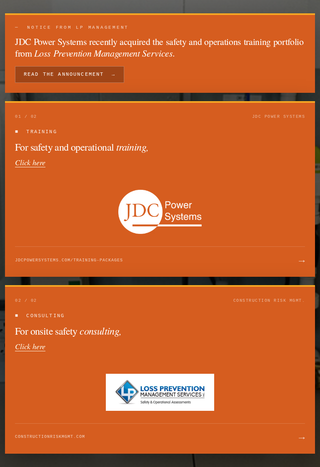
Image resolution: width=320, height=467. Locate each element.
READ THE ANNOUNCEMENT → (69, 74)
